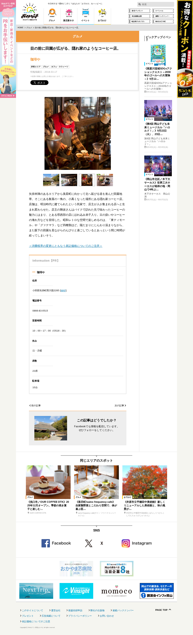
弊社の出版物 (97, 610)
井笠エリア (35, 67)
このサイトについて (32, 610)
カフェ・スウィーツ (59, 67)
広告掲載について (51, 616)
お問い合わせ (107, 616)
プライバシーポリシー (80, 616)
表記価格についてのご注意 (36, 621)
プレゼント (28, 616)
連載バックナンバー (123, 610)
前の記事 (36, 405)
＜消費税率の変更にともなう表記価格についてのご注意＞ (65, 245)
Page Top (161, 610)
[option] (77, 133)
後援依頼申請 (75, 610)
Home (20, 28)
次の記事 (119, 405)
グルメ (29, 28)
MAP (63, 290)
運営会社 (55, 610)
